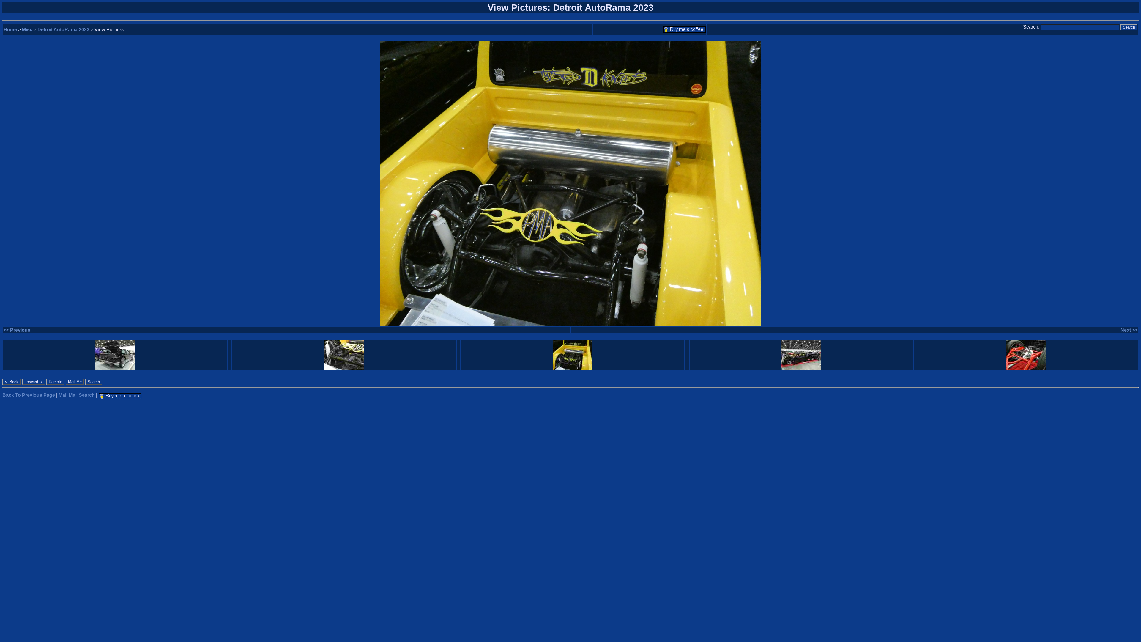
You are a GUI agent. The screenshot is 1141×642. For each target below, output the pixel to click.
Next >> (1128, 330)
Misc (27, 29)
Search (87, 395)
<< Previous (17, 330)
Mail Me (67, 395)
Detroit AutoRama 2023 (63, 29)
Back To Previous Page (28, 395)
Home (10, 29)
